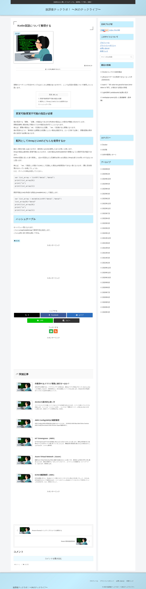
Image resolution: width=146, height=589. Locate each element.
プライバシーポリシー (108, 45)
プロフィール (105, 42)
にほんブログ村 (114, 30)
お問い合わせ (105, 48)
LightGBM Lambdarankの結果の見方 (115, 92)
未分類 (17, 240)
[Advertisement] (53, 76)
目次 (50, 94)
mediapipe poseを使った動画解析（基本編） (115, 99)
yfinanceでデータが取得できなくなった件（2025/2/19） (116, 78)
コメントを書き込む (53, 558)
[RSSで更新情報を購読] (56, 331)
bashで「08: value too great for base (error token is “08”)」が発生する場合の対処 (116, 86)
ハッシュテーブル (45, 104)
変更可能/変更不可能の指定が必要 (50, 98)
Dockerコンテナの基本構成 (112, 72)
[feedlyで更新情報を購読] (51, 331)
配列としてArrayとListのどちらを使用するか (54, 101)
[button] (66, 320)
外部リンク (104, 51)
